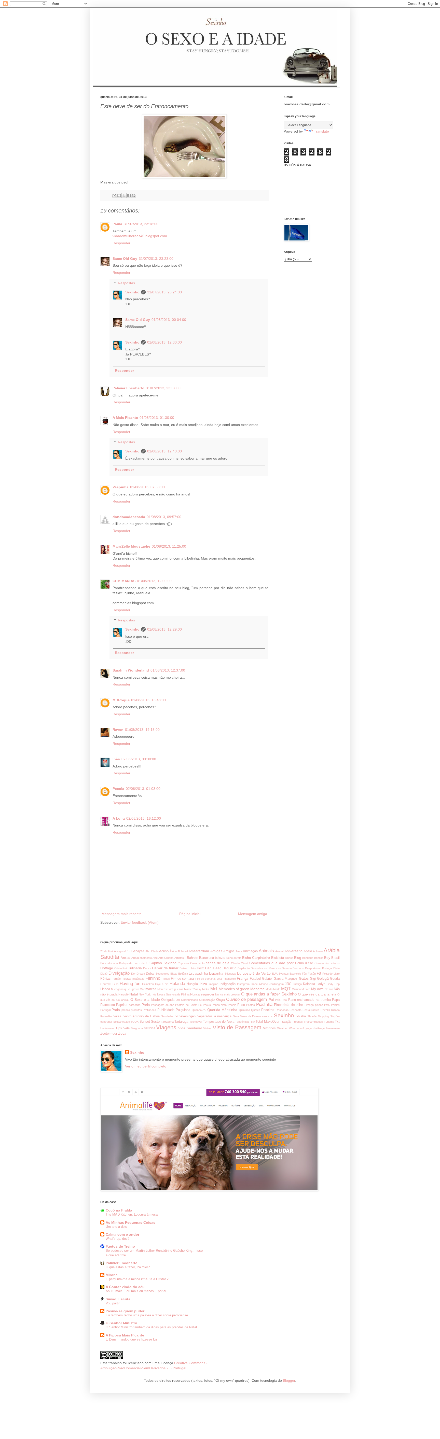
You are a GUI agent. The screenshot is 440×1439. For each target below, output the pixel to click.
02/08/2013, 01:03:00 (143, 789)
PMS (327, 1004)
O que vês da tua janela (317, 994)
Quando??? (199, 1009)
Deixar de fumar (165, 968)
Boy (327, 958)
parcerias (135, 1004)
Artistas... (180, 957)
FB (319, 973)
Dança (147, 968)
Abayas (138, 951)
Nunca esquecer (202, 994)
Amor (239, 951)
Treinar (308, 1021)
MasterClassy (192, 989)
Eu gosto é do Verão (254, 973)
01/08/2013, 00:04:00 (169, 320)
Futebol (255, 978)
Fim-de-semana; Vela (208, 978)
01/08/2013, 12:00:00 (154, 581)
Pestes (250, 1004)
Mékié (206, 989)
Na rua (329, 989)
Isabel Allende (259, 984)
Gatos (304, 978)
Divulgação (119, 973)
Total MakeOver (267, 1021)
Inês (116, 759)
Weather (282, 1028)
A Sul (128, 951)
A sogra (118, 951)
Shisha (301, 1016)
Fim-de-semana (182, 978)
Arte (155, 957)
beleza (220, 958)
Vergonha (137, 1028)
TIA (253, 1021)
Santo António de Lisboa (141, 1016)
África (173, 951)
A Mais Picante (125, 418)
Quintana (244, 1009)
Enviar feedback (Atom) (140, 922)
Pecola (118, 789)
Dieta (336, 968)
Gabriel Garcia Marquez (279, 978)
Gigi (313, 978)
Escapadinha (198, 973)
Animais (266, 950)
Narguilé (123, 994)
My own (317, 989)
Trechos (297, 1021)
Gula (115, 984)
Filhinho (152, 978)
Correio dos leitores (327, 963)
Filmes (166, 978)
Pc (200, 1004)
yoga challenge (315, 1028)
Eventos (284, 973)
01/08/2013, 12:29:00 (164, 629)
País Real (281, 999)
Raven (118, 730)
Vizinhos (269, 1028)
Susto (155, 1021)
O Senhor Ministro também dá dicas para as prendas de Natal (151, 1327)
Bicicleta (277, 958)
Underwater (107, 1028)
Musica (296, 989)
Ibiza (203, 984)
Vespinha (121, 487)
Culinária (135, 968)
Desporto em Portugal (318, 968)
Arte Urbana (165, 957)
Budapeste (125, 963)
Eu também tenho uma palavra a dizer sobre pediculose (147, 1315)
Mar (142, 989)
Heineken (148, 984)
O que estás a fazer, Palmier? (128, 1267)
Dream (140, 973)
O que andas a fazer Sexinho (268, 994)
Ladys (321, 984)
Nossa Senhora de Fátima (173, 994)
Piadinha (264, 1004)
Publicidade (165, 1010)
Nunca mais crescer (227, 994)
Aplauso (318, 951)
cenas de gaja (217, 963)
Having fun (130, 983)
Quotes (255, 1009)
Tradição (285, 1021)
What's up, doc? (117, 1239)
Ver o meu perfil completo (145, 1066)
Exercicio (295, 973)
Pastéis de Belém (186, 1004)
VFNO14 (149, 1028)
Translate (321, 131)
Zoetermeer (108, 1033)
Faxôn (312, 973)
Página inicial (189, 914)
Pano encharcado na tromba (309, 1000)
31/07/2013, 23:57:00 (163, 388)
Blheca (289, 957)
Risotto (335, 1009)
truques (318, 1021)
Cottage (106, 968)
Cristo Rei (120, 968)
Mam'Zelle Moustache (131, 546)
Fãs (304, 973)
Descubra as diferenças (266, 968)
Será (236, 1016)
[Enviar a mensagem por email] (114, 195)
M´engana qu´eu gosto (125, 989)
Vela (126, 1028)
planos (319, 1004)
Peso (241, 1005)
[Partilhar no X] (124, 195)
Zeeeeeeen (333, 1028)
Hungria (192, 984)
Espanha (216, 973)
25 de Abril (106, 951)
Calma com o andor (122, 1234)
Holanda (177, 983)
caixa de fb (141, 963)
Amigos (229, 951)
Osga (220, 1000)
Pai (271, 1000)
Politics (335, 1004)
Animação (250, 951)
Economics (162, 973)
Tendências (242, 1021)
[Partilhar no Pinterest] (133, 195)
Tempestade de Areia (218, 1021)
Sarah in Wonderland (131, 670)
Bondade (307, 957)
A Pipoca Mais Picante (125, 1335)
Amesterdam (198, 951)
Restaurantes (310, 1009)
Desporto (298, 968)
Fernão (116, 978)
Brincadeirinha (109, 963)
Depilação (244, 968)
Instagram (243, 984)
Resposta (295, 1009)
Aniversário (293, 951)
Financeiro (229, 978)
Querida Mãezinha (222, 1010)
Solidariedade (121, 1021)
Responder (121, 243)
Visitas (207, 1028)
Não (337, 989)
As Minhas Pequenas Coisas (130, 1222)
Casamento (197, 963)
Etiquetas (230, 973)
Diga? (103, 973)
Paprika (121, 1005)
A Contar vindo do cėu (125, 1287)
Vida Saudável (190, 1028)
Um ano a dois (116, 1227)
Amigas (216, 951)
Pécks (207, 1004)
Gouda (335, 978)
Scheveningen (185, 1016)
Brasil (335, 958)
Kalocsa (309, 984)
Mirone (112, 1275)
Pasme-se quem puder (125, 1311)
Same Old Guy (125, 259)
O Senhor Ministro (121, 1323)
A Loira (119, 818)
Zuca (122, 1033)
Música (305, 989)
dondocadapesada (129, 517)
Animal (279, 951)
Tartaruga (181, 1021)
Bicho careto (233, 957)
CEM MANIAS (124, 581)
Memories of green (234, 989)
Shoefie (312, 1016)
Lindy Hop (333, 984)
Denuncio (229, 968)
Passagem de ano (162, 1004)
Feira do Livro (331, 973)
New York (145, 994)
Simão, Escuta (118, 1299)
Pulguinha (183, 1010)
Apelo (308, 951)
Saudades (167, 1016)
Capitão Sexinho (162, 963)
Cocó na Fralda (119, 1210)
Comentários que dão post (271, 963)
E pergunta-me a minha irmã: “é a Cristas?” (137, 1279)
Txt (337, 1021)
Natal (133, 994)
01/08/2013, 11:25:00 (169, 546)
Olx (178, 999)
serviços (267, 1016)
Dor (133, 973)
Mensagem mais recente (122, 914)
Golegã (323, 978)
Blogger (289, 1380)
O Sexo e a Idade (145, 1000)
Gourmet (105, 984)
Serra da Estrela (250, 1016)
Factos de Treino (120, 1246)
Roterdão (106, 1016)
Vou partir (113, 1303)
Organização (207, 999)
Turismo (329, 1021)
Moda (269, 989)
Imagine (213, 984)
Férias (105, 978)
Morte (276, 989)
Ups (119, 1028)
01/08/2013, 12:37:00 (167, 670)
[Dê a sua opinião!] (119, 195)
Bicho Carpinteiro (256, 958)
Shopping (323, 1016)
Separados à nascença (214, 1016)
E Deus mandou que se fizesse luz (131, 1339)
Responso (282, 1009)
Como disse (304, 963)
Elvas (173, 973)
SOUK (135, 1021)
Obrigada (167, 1000)
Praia (116, 1010)
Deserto (287, 968)
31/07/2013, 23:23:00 (156, 259)
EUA (275, 973)
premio (125, 1009)
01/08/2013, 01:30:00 (157, 418)
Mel (213, 988)
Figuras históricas (133, 978)
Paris (146, 1005)
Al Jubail (182, 951)
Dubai (150, 973)
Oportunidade (189, 999)
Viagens (166, 1027)
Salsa (117, 1016)
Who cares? (297, 1028)
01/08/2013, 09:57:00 (164, 517)
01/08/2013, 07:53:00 (147, 487)
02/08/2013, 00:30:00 (138, 759)
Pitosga (309, 1004)
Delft (200, 968)
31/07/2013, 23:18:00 (141, 224)
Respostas (126, 283)
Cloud (244, 963)
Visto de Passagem (237, 1027)
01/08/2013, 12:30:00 (164, 342)
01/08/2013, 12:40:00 (164, 451)
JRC (288, 984)
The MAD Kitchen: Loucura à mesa (132, 1214)
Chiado (235, 963)
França (242, 978)
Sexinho (132, 292)
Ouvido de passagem (246, 999)
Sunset (145, 1021)
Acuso (164, 951)
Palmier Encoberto (128, 388)
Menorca (257, 989)
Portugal (105, 1009)
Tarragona (167, 1021)
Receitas (267, 1010)
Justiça (297, 984)
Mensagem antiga (252, 914)
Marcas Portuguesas (170, 989)
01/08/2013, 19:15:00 (142, 730)
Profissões (149, 1009)
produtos (136, 1009)
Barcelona (206, 958)
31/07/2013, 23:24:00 (164, 292)
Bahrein (192, 958)
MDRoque (121, 700)
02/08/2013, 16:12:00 (143, 818)
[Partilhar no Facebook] (128, 195)
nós (154, 994)
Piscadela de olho (288, 1005)
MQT (286, 988)
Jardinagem (276, 984)
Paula (117, 224)
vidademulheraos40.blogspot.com (140, 236)
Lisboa (105, 989)
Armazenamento (141, 957)
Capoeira (183, 963)
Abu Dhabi (151, 951)
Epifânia (183, 973)
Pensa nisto (219, 1004)
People (232, 1004)
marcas (150, 989)
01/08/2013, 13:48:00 (148, 700)
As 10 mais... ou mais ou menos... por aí (136, 1291)
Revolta (325, 1009)
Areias (125, 958)
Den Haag (213, 968)
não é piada (108, 994)
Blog (297, 958)
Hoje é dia (161, 984)
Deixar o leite (188, 968)
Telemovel (195, 1021)
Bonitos (318, 957)
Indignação (227, 984)
